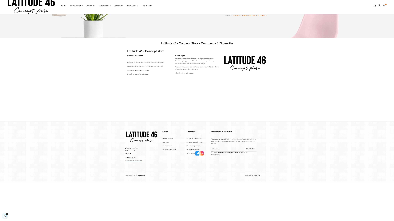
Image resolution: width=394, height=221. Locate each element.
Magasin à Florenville (194, 138)
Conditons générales (194, 146)
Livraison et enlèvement (195, 142)
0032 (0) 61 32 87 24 (142, 70)
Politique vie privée (193, 149)
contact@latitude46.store (141, 74)
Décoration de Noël (169, 149)
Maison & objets (167, 138)
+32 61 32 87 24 (130, 158)
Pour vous (165, 142)
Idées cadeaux (167, 146)
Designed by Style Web (252, 175)
